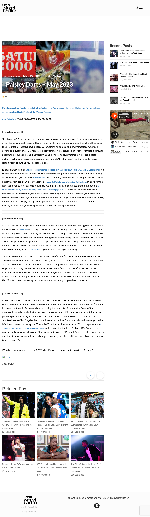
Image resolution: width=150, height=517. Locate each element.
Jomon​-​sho (23, 229)
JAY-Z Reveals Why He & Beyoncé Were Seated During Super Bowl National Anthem (85, 424)
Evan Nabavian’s (9, 119)
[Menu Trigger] (141, 8)
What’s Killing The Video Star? (132, 86)
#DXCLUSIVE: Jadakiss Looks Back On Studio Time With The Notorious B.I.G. (52, 467)
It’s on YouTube (34, 249)
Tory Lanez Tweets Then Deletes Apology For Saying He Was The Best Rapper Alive (17, 424)
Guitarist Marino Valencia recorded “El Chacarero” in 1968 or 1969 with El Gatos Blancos (63, 170)
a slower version (40, 178)
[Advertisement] (75, 26)
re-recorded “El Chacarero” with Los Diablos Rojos (66, 182)
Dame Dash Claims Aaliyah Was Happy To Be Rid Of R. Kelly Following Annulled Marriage (52, 424)
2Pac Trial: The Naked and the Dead (135, 62)
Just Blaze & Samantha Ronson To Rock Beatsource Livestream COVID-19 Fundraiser (87, 467)
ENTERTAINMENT (12, 76)
